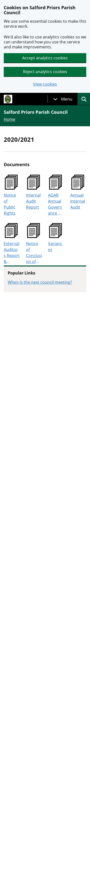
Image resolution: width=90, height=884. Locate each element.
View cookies (45, 84)
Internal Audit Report (33, 201)
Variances (55, 246)
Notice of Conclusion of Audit (34, 252)
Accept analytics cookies (45, 58)
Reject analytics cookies (45, 71)
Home (9, 119)
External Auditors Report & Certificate (12, 252)
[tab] (62, 99)
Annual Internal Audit (77, 201)
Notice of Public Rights (10, 204)
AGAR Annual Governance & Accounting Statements (56, 204)
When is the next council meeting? (40, 282)
